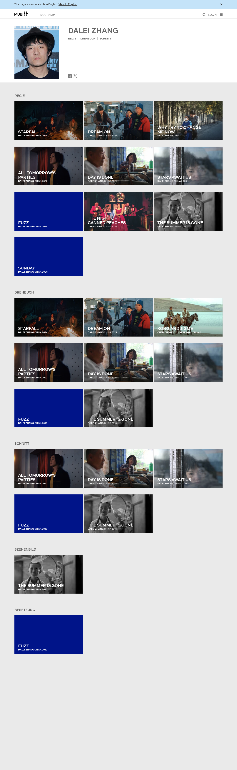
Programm (47, 14)
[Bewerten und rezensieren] (77, 133)
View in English (68, 4)
